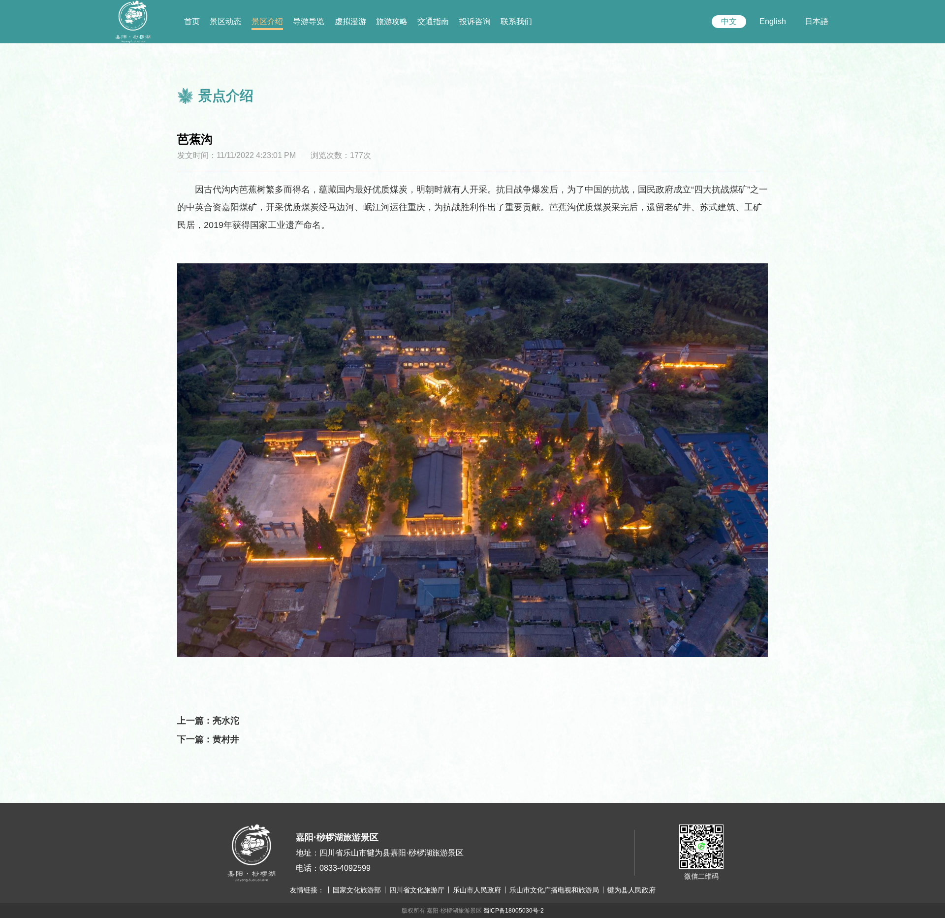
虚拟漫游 (350, 21)
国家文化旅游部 (357, 890)
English (772, 21)
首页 (192, 21)
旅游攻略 (392, 21)
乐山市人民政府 (477, 890)
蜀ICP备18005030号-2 (513, 910)
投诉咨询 (475, 21)
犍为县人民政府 (631, 890)
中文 (729, 21)
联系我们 (516, 21)
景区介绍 (267, 21)
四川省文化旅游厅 (416, 890)
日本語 (816, 21)
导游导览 (308, 21)
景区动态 (225, 21)
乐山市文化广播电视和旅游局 (554, 890)
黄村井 (226, 739)
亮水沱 (226, 721)
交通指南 (433, 21)
